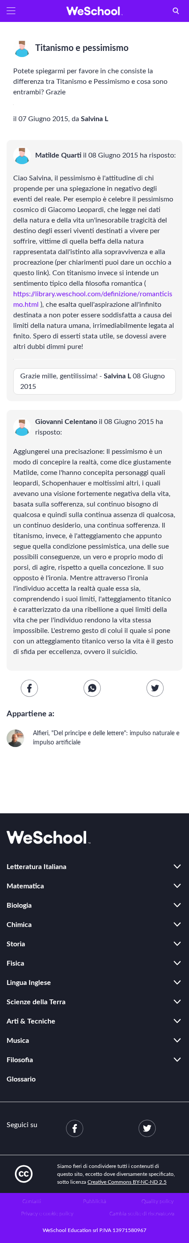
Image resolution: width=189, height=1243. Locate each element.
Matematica (25, 886)
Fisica (15, 963)
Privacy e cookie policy (47, 1213)
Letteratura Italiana (36, 866)
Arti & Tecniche (31, 1021)
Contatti (31, 1201)
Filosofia (20, 1059)
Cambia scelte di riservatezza (141, 1213)
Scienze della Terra (36, 1002)
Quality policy (158, 1201)
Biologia (19, 905)
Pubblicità (94, 1201)
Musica (18, 1040)
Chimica (19, 924)
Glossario (21, 1079)
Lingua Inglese (29, 982)
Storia (16, 944)
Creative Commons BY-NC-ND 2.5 (127, 1182)
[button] (11, 11)
